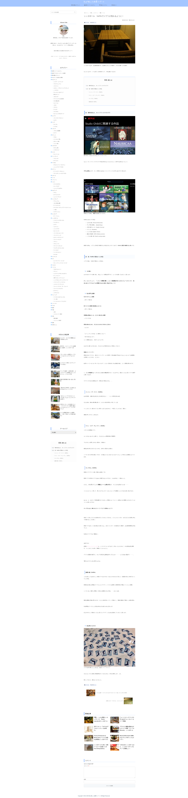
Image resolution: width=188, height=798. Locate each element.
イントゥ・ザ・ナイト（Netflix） (96, 92)
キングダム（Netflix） (93, 98)
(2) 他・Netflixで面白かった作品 (94, 88)
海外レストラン (103, 5)
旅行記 (114, 5)
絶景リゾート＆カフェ (90, 5)
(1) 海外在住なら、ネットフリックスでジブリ (97, 85)
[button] (75, 12)
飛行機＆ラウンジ (76, 5)
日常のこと (94, 22)
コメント (86, 765)
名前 (85, 779)
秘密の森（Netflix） (93, 101)
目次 (105, 80)
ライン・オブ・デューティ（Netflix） (97, 95)
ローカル (87, 22)
